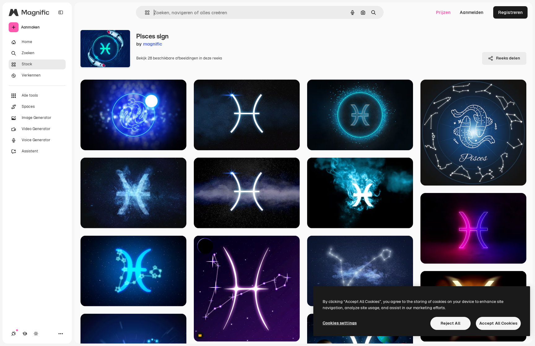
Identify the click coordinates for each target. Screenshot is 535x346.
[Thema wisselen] (36, 334)
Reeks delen (508, 58)
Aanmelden (471, 12)
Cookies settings (340, 323)
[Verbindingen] (14, 334)
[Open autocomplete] (144, 12)
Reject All (450, 323)
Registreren (510, 12)
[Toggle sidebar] (61, 12)
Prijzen (443, 12)
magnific (152, 44)
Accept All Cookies (498, 323)
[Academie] (25, 334)
